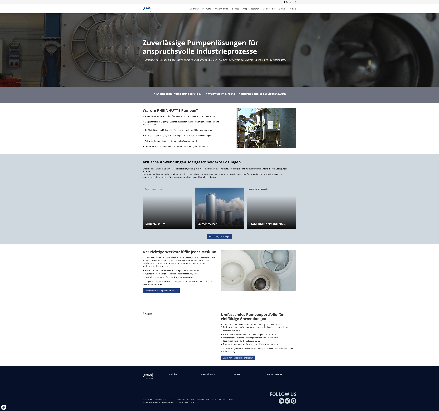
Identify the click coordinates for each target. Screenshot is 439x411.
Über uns (194, 8)
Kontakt (292, 8)
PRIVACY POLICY (211, 400)
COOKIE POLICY (223, 400)
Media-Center (268, 8)
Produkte (206, 8)
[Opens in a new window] (281, 401)
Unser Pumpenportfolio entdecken (238, 358)
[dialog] (3, 407)
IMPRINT (231, 400)
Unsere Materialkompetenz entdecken (161, 290)
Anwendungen (222, 8)
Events (282, 8)
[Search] (295, 2)
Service (235, 8)
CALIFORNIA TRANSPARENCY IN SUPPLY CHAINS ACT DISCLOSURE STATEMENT (170, 402)
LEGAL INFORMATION (197, 400)
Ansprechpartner (251, 8)
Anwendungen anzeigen (219, 236)
